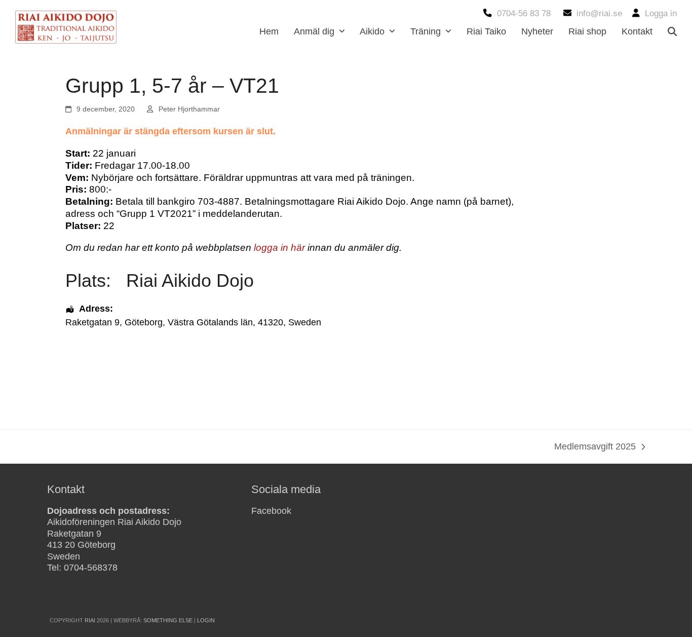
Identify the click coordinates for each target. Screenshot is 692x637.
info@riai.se (599, 13)
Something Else (168, 620)
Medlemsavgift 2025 (595, 447)
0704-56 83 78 (524, 13)
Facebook (271, 511)
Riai (90, 620)
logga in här (279, 247)
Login (206, 620)
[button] (672, 31)
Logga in (661, 13)
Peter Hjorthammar (189, 109)
